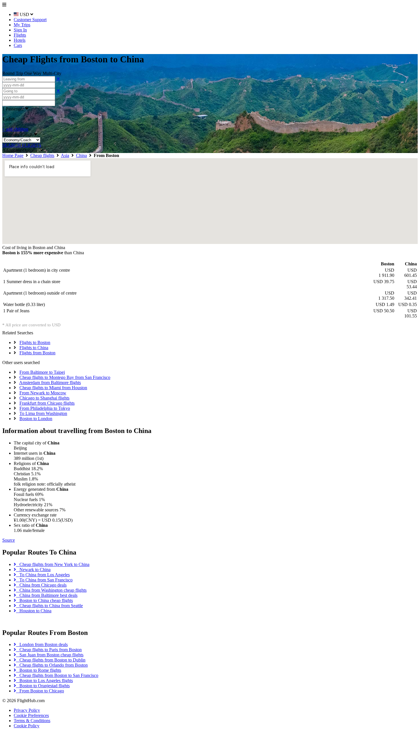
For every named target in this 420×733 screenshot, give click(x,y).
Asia (65, 155)
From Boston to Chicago (40, 690)
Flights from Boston (37, 352)
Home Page (12, 155)
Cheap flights (42, 155)
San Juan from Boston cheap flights (49, 654)
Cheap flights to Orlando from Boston (52, 665)
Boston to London (35, 418)
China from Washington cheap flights (51, 590)
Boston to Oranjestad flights (43, 685)
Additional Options (21, 150)
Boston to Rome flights (38, 670)
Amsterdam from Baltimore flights (50, 382)
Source (8, 540)
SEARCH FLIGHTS (21, 145)
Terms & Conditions (32, 720)
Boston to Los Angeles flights (44, 680)
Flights (20, 35)
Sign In (20, 29)
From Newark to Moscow (42, 392)
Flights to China (33, 347)
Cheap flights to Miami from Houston (53, 387)
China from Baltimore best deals (46, 595)
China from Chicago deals (41, 585)
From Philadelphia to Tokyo (44, 408)
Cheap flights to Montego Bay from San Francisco (64, 377)
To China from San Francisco (44, 579)
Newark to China (33, 569)
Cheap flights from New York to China (52, 564)
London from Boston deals (42, 644)
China (81, 155)
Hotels (19, 40)
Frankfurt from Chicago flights (47, 403)
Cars (18, 45)
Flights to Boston (34, 342)
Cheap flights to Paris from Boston (49, 649)
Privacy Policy (27, 710)
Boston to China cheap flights (44, 600)
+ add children (15, 129)
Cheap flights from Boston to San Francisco (57, 675)
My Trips (22, 24)
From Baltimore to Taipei (42, 372)
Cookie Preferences (31, 715)
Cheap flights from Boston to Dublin (50, 659)
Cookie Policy (26, 725)
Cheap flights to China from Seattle (49, 605)
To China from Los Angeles (43, 574)
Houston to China (33, 610)
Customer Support (30, 19)
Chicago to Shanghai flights (44, 398)
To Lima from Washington (43, 413)
